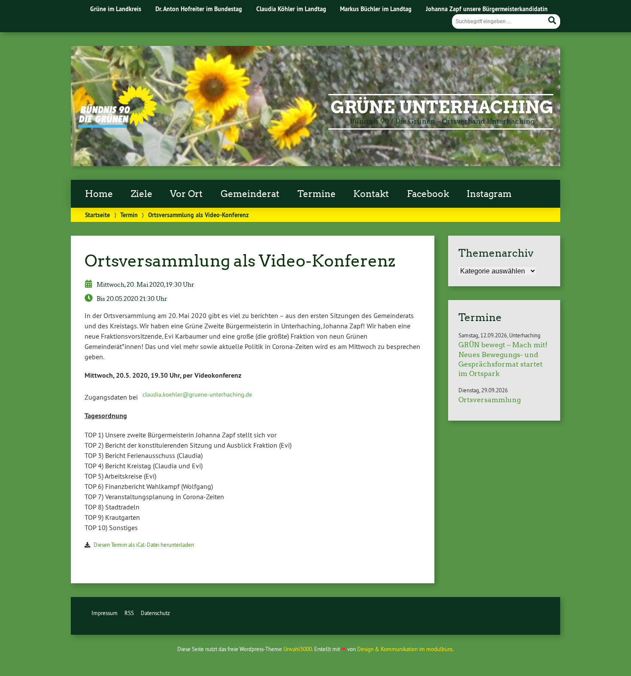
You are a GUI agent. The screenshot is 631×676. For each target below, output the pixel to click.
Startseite (97, 215)
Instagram (489, 194)
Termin (129, 215)
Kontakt (371, 194)
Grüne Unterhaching (442, 107)
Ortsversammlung (489, 400)
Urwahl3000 (297, 649)
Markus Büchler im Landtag (376, 9)
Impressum (104, 612)
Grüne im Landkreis (115, 9)
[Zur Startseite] (117, 125)
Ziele (141, 194)
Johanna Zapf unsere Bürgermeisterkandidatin (487, 9)
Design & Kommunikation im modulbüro (404, 649)
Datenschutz (155, 612)
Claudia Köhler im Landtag (291, 9)
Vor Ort (186, 194)
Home (99, 194)
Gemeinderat (250, 194)
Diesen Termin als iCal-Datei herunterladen (144, 544)
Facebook (428, 194)
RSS (129, 612)
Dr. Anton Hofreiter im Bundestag (198, 9)
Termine (316, 194)
